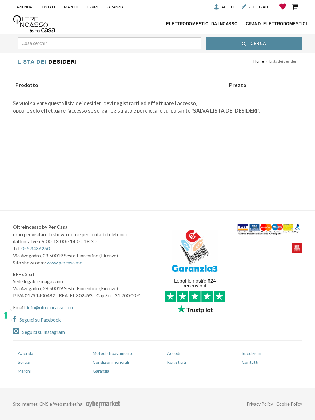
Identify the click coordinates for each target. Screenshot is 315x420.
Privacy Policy (260, 403)
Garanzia (115, 7)
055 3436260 (35, 248)
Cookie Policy (289, 403)
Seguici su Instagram (43, 332)
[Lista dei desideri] (283, 11)
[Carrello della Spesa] (295, 6)
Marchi (71, 7)
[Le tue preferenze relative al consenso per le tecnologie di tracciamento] (6, 315)
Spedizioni (251, 353)
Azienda (24, 7)
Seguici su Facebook (40, 320)
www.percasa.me (64, 262)
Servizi (92, 7)
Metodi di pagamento (113, 353)
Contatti (48, 7)
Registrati (258, 7)
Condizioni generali (111, 362)
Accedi (227, 7)
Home (258, 61)
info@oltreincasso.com (50, 307)
